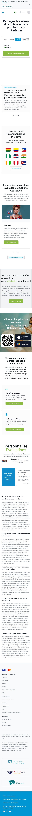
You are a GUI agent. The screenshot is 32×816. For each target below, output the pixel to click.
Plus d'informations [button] (11, 242)
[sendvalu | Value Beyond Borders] (3, 12)
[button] (16, 168)
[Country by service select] (15, 12)
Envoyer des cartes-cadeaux (16, 53)
